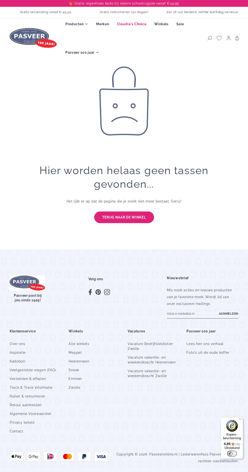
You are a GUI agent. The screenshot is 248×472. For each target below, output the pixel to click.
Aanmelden (228, 313)
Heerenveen (79, 361)
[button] (210, 38)
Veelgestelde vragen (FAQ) (33, 370)
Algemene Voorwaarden (30, 414)
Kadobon (17, 361)
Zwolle (74, 387)
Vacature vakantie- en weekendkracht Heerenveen (152, 359)
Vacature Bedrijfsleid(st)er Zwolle (150, 346)
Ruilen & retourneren (27, 396)
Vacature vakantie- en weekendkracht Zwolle (147, 373)
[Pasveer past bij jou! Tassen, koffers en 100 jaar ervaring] (34, 38)
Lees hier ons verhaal (205, 344)
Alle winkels (79, 344)
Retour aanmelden (26, 405)
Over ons (17, 344)
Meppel (75, 352)
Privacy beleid (22, 422)
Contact (16, 431)
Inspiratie (18, 352)
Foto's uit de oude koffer (207, 352)
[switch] (232, 453)
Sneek (74, 370)
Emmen (75, 379)
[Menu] (240, 420)
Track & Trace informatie (31, 387)
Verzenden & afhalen (28, 379)
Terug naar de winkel (124, 217)
